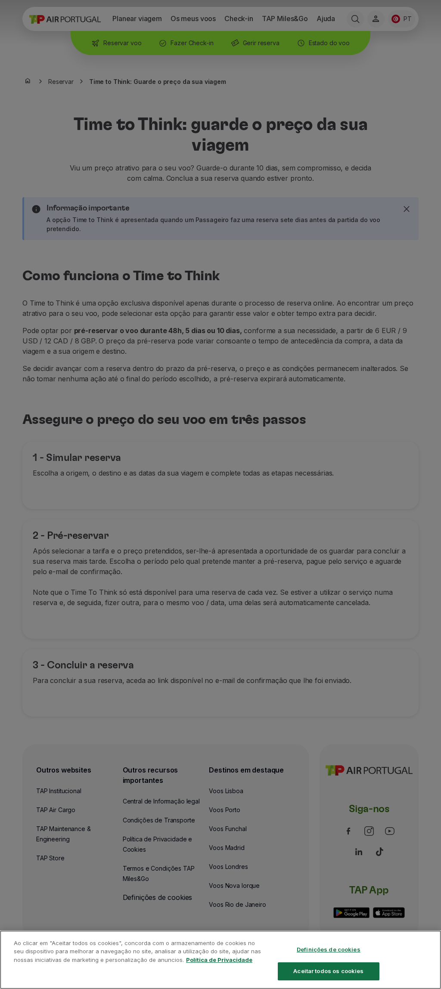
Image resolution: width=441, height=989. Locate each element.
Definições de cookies (328, 949)
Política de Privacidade (219, 959)
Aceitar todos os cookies (328, 970)
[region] (220, 959)
